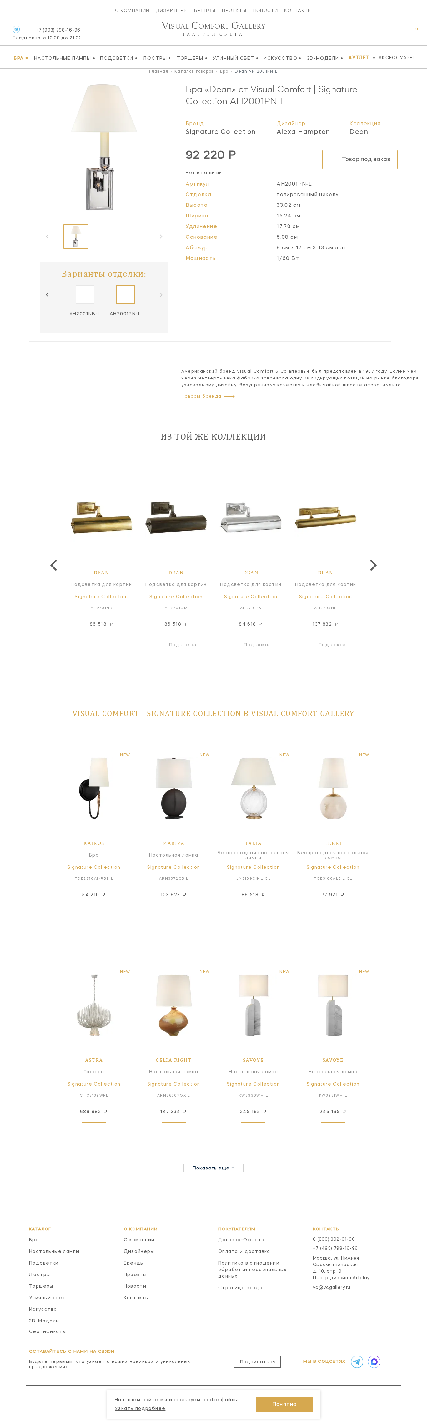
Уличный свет (236, 58)
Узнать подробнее (140, 1409)
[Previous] (47, 295)
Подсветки (119, 58)
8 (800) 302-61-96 (334, 1239)
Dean (358, 132)
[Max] (373, 1362)
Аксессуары (396, 58)
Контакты (298, 10)
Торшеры (192, 58)
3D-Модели (325, 58)
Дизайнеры (172, 10)
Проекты (234, 10)
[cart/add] (108, 645)
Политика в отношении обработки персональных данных (252, 1270)
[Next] (372, 565)
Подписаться (258, 1362)
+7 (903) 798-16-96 (46, 34)
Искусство (282, 58)
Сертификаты (47, 1332)
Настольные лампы (64, 58)
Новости (265, 10)
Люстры (157, 58)
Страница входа (240, 1288)
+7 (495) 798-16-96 (335, 1248)
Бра (21, 58)
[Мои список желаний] (395, 32)
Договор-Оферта (241, 1240)
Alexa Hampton (303, 132)
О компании (132, 10)
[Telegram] (16, 29)
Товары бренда (201, 396)
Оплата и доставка (244, 1251)
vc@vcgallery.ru (332, 1287)
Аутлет (359, 58)
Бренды (204, 10)
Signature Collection (221, 132)
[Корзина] (410, 32)
